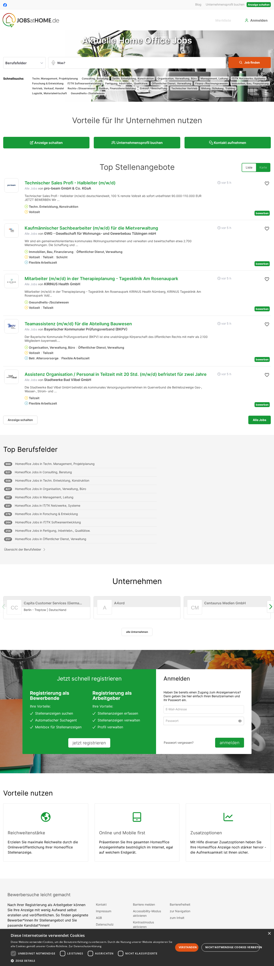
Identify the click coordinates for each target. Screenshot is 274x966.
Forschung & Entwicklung (48, 83)
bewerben (262, 213)
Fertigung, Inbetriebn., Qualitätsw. (126, 83)
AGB (99, 918)
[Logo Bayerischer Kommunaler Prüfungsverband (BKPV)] (11, 326)
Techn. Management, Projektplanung (55, 78)
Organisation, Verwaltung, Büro (177, 78)
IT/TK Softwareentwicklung (84, 83)
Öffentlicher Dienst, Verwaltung (171, 83)
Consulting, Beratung (95, 78)
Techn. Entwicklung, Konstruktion (133, 78)
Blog (198, 4)
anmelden (230, 742)
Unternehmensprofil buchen (225, 4)
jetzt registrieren (89, 742)
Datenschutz (105, 924)
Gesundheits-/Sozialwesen (88, 93)
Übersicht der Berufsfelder (22, 549)
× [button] (269, 933)
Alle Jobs (31, 188)
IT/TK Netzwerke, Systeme (248, 78)
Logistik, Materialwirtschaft (49, 93)
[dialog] (137, 947)
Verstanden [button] (188, 947)
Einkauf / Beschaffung (153, 88)
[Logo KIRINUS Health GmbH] (11, 281)
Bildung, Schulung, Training (218, 88)
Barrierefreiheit (180, 904)
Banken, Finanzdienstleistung (117, 88)
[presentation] (270, 607)
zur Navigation (180, 911)
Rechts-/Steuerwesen (81, 88)
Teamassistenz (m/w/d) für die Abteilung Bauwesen (78, 323)
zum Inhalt (177, 918)
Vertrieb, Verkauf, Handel (48, 88)
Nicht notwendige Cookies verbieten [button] (232, 947)
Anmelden (259, 20)
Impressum (103, 911)
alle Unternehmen (137, 631)
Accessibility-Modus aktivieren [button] (147, 913)
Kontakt (101, 904)
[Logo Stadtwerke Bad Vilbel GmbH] (11, 377)
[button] (249, 62)
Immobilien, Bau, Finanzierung (250, 83)
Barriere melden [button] (144, 904)
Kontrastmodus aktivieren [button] (143, 924)
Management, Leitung (214, 78)
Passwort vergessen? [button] (179, 742)
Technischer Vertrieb (184, 88)
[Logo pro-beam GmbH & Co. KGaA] (11, 185)
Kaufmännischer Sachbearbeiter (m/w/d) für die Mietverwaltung (91, 228)
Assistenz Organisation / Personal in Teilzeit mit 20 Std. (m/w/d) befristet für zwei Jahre (116, 374)
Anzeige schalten (259, 4)
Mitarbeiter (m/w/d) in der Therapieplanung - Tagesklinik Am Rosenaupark (101, 278)
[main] (137, 454)
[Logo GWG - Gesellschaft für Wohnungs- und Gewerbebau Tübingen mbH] (11, 230)
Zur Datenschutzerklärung (85, 946)
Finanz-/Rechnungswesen (211, 83)
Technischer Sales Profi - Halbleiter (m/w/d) (70, 182)
